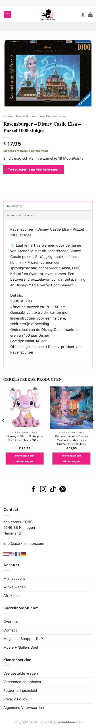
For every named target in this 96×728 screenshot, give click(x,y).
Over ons (11, 621)
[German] (24, 554)
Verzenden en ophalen (22, 682)
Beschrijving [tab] (14, 206)
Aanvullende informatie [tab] (21, 215)
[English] (12, 554)
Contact (10, 630)
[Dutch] (6, 554)
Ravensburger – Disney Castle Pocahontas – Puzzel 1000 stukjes (71, 440)
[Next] (92, 429)
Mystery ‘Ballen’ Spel (20, 647)
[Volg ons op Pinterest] (62, 489)
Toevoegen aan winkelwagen (34, 169)
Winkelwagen (14, 587)
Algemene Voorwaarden (23, 707)
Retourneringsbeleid (20, 690)
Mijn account (14, 578)
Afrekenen (12, 595)
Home (7, 116)
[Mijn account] (83, 14)
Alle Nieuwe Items (53, 116)
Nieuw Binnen (26, 116)
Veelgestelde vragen (20, 673)
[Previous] (3, 429)
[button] (7, 14)
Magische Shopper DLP (23, 638)
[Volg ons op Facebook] (33, 489)
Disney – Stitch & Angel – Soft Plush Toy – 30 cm (25, 438)
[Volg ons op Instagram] (43, 489)
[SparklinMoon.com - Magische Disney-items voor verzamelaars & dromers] (48, 14)
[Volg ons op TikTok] (53, 489)
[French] (18, 554)
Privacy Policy (15, 699)
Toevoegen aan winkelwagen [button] (24, 458)
